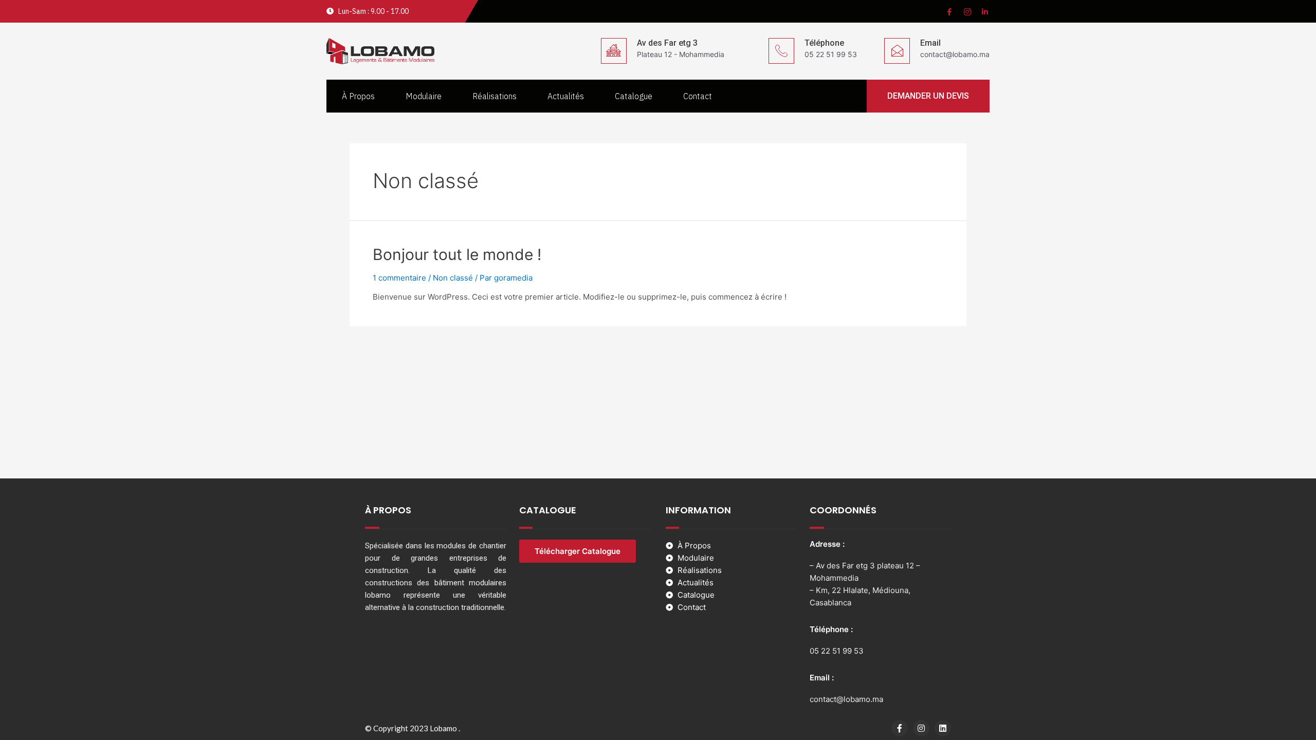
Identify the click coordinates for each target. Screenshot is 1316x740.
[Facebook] (948, 11)
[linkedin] (984, 11)
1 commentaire (399, 278)
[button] (928, 96)
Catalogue (633, 96)
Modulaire (424, 96)
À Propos (358, 96)
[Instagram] (966, 11)
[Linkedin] (943, 728)
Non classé (453, 278)
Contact (697, 96)
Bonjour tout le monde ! (457, 254)
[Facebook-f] (899, 728)
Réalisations (494, 96)
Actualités (565, 96)
